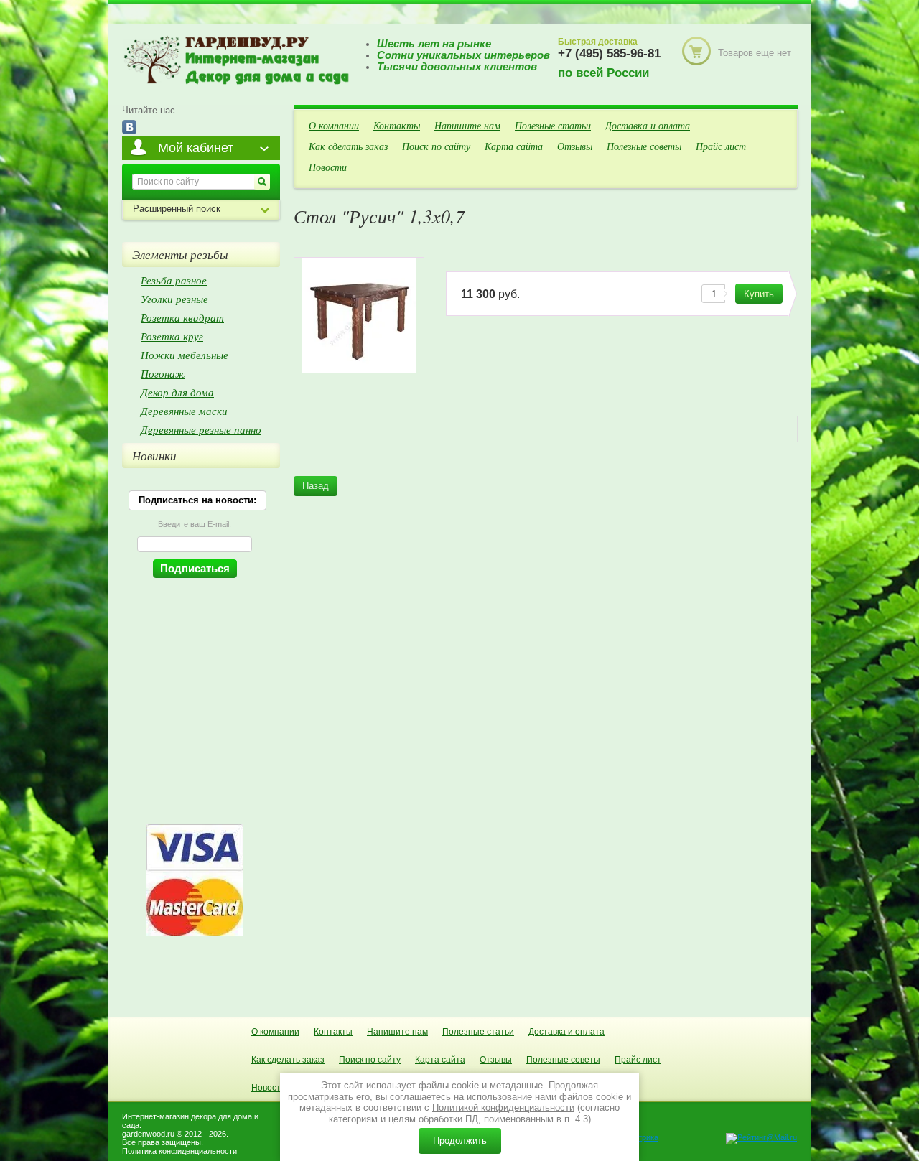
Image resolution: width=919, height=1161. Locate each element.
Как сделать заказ (348, 146)
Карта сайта (514, 146)
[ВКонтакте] (129, 128)
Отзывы (574, 146)
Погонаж (163, 373)
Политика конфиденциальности (179, 1151)
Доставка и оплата (647, 125)
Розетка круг (172, 336)
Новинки (154, 455)
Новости (328, 167)
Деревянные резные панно (201, 429)
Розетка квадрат (182, 317)
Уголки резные (174, 299)
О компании (334, 125)
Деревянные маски (184, 411)
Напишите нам (467, 125)
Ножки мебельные (184, 355)
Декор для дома (177, 392)
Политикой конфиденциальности (503, 1107)
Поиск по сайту (436, 146)
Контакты (396, 125)
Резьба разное (174, 280)
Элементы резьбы (180, 254)
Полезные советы (644, 146)
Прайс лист (721, 146)
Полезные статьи (553, 125)
